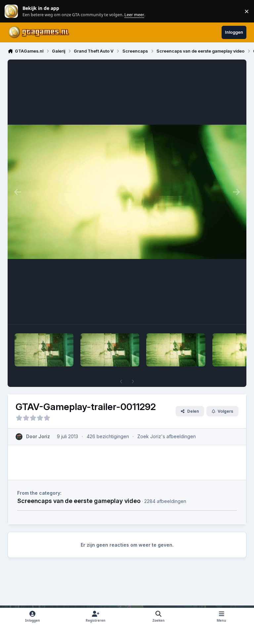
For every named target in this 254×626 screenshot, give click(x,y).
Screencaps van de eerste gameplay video (79, 500)
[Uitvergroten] (127, 192)
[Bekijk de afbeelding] (44, 349)
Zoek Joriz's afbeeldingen (166, 436)
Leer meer (11, 11)
